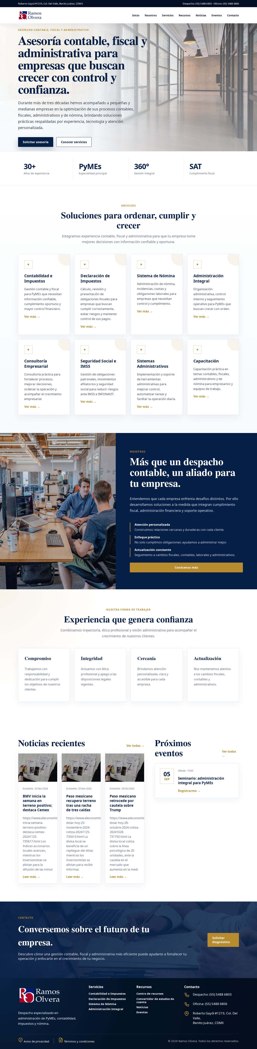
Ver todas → (135, 746)
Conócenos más (186, 567)
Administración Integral (106, 1009)
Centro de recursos (149, 993)
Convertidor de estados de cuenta (155, 1000)
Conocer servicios (74, 142)
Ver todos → (229, 753)
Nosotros (151, 15)
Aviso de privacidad (36, 1041)
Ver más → (32, 316)
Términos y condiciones (78, 1041)
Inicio (135, 15)
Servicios (167, 15)
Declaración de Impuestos (107, 998)
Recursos (184, 15)
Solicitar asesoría (36, 142)
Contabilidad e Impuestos (107, 993)
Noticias (201, 15)
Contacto (233, 15)
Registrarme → (189, 791)
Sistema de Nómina (102, 1004)
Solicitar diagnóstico (221, 940)
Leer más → (31, 877)
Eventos (216, 15)
